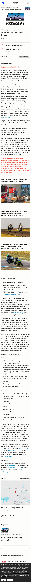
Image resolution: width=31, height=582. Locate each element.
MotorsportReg (18, 313)
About (23, 547)
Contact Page (8, 456)
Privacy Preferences (5, 576)
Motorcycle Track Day (6, 7)
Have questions (24, 56)
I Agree (3, 580)
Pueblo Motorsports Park (8, 39)
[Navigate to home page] (3, 3)
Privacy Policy (25, 574)
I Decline (10, 580)
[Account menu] (27, 3)
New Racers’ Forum (14, 450)
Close (16, 580)
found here (6, 117)
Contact (8, 547)
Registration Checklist (15, 468)
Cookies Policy (16, 574)
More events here (25, 478)
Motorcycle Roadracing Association (11, 9)
